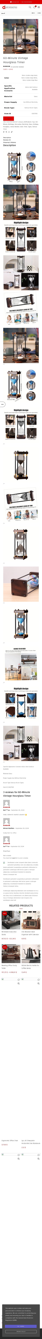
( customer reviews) (17, 67)
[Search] (30, 7)
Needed (17, 126)
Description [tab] (7, 137)
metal (12, 126)
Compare (35, 6)
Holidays (35, 124)
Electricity (25, 124)
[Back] (3, 13)
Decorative (18, 124)
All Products (27, 122)
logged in (14, 858)
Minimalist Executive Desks (9, 933)
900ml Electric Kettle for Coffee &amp (30, 967)
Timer (25, 126)
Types (30, 126)
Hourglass (6, 126)
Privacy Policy (21, 1331)
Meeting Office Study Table (9, 967)
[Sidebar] (2, 404)
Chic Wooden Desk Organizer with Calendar (30, 933)
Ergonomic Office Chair (10, 1140)
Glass (30, 124)
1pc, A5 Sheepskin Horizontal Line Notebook (31, 1142)
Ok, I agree (20, 1326)
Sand (21, 126)
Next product (38, 13)
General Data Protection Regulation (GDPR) (19, 1319)
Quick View (18, 916)
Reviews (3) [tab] (7, 140)
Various (34, 126)
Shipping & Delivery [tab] (9, 142)
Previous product (33, 13)
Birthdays (11, 124)
